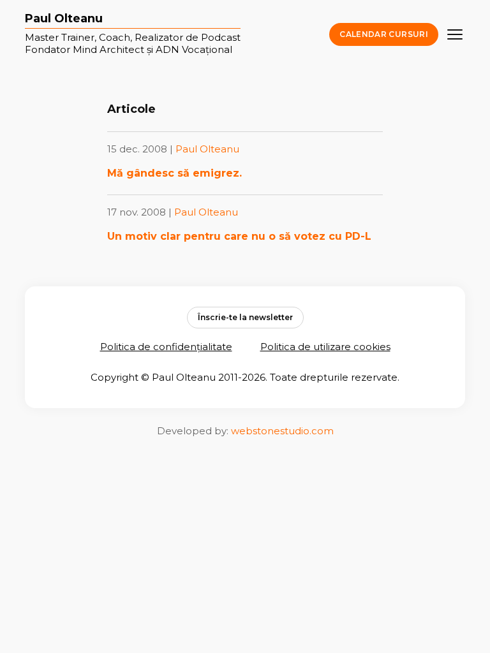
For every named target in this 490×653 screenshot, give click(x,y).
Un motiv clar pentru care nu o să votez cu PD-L (239, 236)
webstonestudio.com (282, 431)
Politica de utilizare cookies (325, 347)
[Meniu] (455, 34)
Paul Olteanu (64, 19)
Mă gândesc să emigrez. (174, 173)
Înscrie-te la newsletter (245, 317)
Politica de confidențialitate (166, 347)
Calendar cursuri (383, 34)
